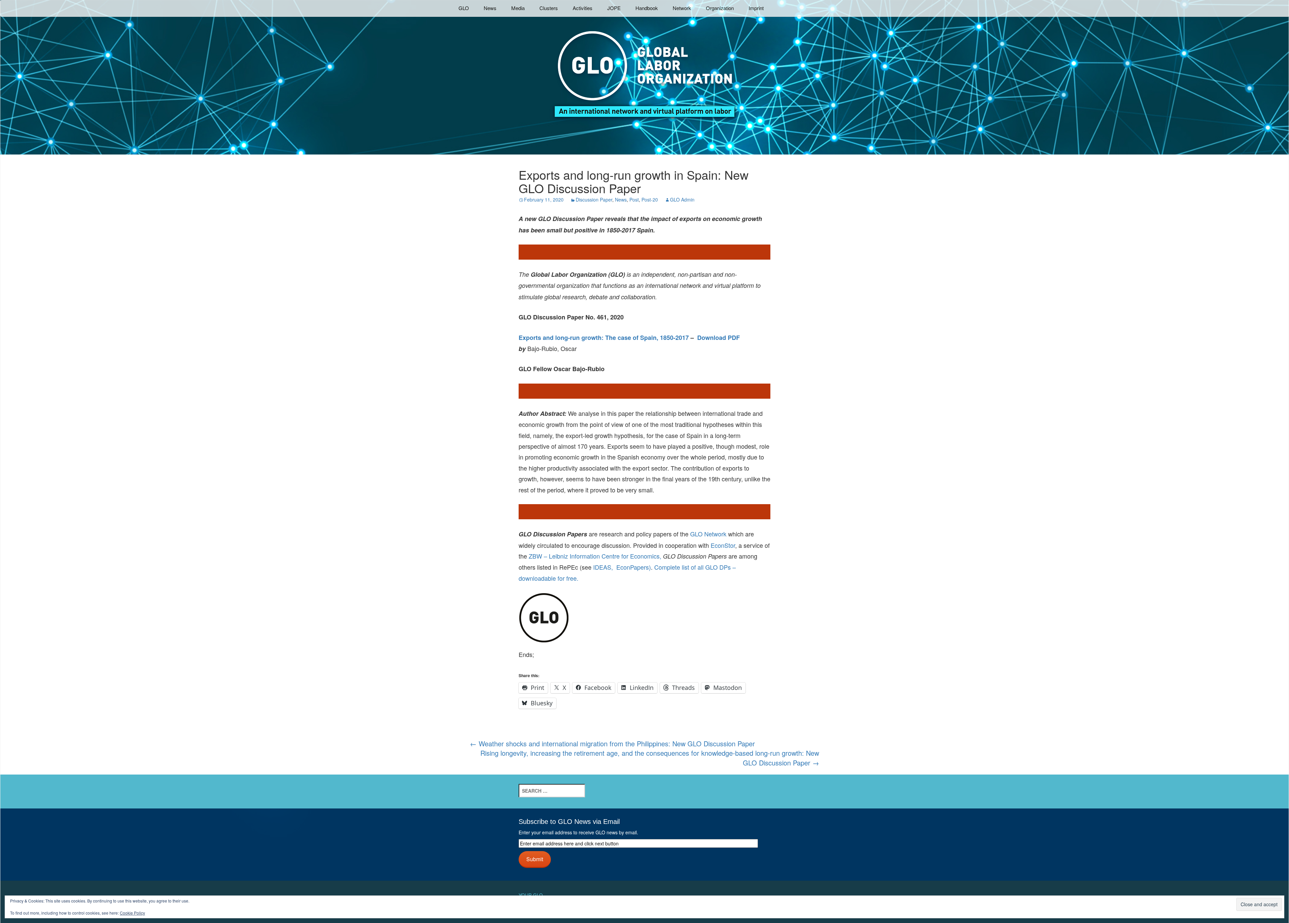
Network (682, 7)
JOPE (614, 7)
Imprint (756, 7)
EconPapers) (632, 567)
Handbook (646, 7)
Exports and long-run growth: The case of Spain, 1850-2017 (604, 337)
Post (634, 199)
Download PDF (718, 337)
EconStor (723, 545)
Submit (534, 859)
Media (518, 7)
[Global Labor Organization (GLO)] (644, 69)
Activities (582, 7)
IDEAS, (603, 567)
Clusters (548, 7)
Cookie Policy (132, 913)
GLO (464, 7)
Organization (720, 7)
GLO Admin (682, 199)
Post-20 (649, 199)
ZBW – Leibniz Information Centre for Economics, (595, 556)
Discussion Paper (594, 199)
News (490, 7)
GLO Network (708, 533)
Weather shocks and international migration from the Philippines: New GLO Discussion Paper (612, 743)
